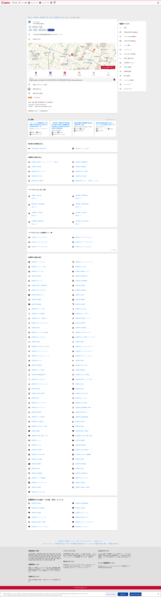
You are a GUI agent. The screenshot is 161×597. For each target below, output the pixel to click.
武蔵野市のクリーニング (81, 478)
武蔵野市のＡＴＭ (36, 445)
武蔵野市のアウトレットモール (83, 356)
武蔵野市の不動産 (80, 508)
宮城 (50, 554)
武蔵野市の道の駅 (80, 421)
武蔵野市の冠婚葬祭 (37, 473)
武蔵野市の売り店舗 (80, 176)
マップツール (41, 567)
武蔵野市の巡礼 (36, 327)
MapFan (30, 17)
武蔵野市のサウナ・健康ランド (40, 318)
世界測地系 (41, 102)
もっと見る (113, 250)
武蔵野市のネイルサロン (81, 526)
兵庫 (59, 557)
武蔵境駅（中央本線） (37, 212)
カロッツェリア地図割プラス (122, 566)
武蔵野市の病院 (79, 426)
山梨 (31, 557)
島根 (40, 558)
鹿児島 (50, 560)
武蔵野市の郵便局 (80, 440)
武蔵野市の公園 (79, 294)
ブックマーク (50, 570)
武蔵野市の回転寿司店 (81, 276)
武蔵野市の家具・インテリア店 (83, 379)
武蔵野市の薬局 (79, 360)
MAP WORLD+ (110, 557)
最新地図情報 (66, 554)
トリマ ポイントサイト (83, 567)
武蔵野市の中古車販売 (37, 421)
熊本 (40, 560)
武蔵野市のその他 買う (81, 393)
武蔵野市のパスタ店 (80, 266)
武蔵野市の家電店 (80, 370)
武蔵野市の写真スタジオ (81, 517)
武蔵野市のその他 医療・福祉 (83, 435)
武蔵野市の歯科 (36, 431)
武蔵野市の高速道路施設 (81, 417)
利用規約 (67, 541)
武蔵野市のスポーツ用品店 (82, 374)
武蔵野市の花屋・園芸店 (38, 393)
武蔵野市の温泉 (36, 341)
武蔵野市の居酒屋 (80, 285)
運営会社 (61, 541)
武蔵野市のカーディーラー (39, 407)
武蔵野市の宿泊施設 (80, 290)
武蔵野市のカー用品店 (81, 402)
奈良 (30, 558)
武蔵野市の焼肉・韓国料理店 (39, 285)
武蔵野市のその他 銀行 (38, 454)
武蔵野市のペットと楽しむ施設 (40, 332)
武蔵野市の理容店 (36, 487)
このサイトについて (48, 543)
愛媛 (58, 558)
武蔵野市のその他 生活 (60, 17)
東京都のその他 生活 (46, 17)
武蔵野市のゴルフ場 (80, 309)
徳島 (52, 558)
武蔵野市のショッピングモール (83, 351)
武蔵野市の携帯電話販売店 (39, 374)
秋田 (53, 554)
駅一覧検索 (33, 570)
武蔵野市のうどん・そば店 (39, 266)
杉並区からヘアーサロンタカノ (40, 237)
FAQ (78, 541)
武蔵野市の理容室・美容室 (82, 487)
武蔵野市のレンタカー (81, 398)
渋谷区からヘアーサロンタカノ (83, 246)
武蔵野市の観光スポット (38, 294)
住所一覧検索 (49, 569)
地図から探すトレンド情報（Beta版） (81, 554)
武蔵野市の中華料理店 (81, 280)
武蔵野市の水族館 (80, 304)
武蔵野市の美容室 (80, 482)
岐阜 (37, 557)
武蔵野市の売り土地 (37, 176)
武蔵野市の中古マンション (39, 171)
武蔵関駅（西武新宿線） (38, 221)
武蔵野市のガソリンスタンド (39, 402)
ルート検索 (34, 567)
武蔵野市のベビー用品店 (38, 370)
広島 (46, 558)
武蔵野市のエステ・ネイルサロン (84, 522)
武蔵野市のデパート (37, 360)
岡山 (43, 558)
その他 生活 (35, 26)
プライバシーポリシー (86, 541)
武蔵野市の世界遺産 (80, 327)
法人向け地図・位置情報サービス (107, 554)
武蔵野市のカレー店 (37, 280)
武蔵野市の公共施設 (37, 459)
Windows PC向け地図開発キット (111, 555)
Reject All (122, 594)
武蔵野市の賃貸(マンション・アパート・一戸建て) (45, 162)
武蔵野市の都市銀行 (80, 445)
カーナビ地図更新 (75, 557)
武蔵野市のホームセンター (39, 379)
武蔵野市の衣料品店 (37, 365)
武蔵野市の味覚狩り (80, 323)
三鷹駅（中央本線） (37, 195)
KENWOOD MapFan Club (105, 567)
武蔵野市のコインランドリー (39, 482)
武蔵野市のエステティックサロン (40, 526)
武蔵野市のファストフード (39, 262)
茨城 (30, 555)
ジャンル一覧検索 (41, 570)
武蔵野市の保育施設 (80, 463)
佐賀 (34, 560)
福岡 (31, 560)
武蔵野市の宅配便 (36, 512)
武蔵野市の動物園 (36, 304)
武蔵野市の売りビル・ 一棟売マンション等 (86, 180)
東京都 (36, 17)
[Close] (158, 594)
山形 (56, 554)
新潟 (52, 555)
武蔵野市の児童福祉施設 (81, 503)
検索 (30, 567)
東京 (45, 555)
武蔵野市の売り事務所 (37, 180)
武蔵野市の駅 (35, 398)
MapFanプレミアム (68, 564)
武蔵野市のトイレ (36, 440)
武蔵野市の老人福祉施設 (38, 508)
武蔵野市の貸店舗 (36, 166)
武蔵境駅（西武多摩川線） (82, 204)
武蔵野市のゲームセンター (39, 337)
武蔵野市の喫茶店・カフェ (82, 271)
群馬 (36, 555)
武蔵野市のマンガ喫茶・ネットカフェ (85, 337)
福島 (59, 554)
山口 (49, 558)
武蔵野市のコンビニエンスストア (84, 346)
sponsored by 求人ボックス (110, 119)
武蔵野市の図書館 (36, 463)
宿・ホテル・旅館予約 (87, 557)
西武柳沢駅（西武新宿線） (39, 204)
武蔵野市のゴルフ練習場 (38, 313)
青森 (44, 554)
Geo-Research (125, 557)
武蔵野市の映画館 (80, 299)
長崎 (37, 560)
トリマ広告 (117, 557)
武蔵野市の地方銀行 (37, 449)
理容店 (40, 26)
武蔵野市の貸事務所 (80, 166)
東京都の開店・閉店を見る (39, 148)
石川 (58, 555)
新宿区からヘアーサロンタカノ (40, 246)
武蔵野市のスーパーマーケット (40, 351)
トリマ (83, 566)
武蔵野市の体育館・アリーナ (83, 318)
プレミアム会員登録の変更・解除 (97, 543)
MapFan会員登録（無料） (35, 579)
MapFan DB (124, 555)
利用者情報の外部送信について (79, 543)
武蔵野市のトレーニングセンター (40, 323)
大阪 (52, 557)
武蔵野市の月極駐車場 (81, 162)
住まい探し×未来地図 (51, 567)
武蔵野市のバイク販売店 (38, 417)
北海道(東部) (32, 554)
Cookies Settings (110, 594)
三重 (46, 557)
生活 (30, 26)
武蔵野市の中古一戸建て (81, 171)
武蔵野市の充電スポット (81, 412)
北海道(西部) (39, 554)
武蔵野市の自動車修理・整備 (83, 407)
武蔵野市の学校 (36, 468)
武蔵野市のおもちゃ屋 (81, 365)
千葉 (42, 555)
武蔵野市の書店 (79, 388)
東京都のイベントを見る (82, 148)
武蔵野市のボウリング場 (38, 309)
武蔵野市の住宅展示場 (81, 473)
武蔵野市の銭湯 (79, 341)
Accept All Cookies (135, 594)
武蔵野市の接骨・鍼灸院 (81, 431)
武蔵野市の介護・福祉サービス (40, 435)
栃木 (33, 555)
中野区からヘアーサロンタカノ (40, 242)
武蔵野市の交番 (79, 459)
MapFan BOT (77, 566)
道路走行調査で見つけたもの (80, 555)
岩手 (47, 554)
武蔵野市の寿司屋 (36, 276)
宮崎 (46, 560)
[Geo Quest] (54, 2)
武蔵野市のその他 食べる (39, 290)
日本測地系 (50, 102)
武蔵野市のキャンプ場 (81, 313)
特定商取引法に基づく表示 (62, 543)
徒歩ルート (34, 198)
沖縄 (54, 560)
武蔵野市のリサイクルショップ (40, 384)
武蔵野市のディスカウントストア (40, 356)
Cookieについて (98, 541)
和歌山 (33, 558)
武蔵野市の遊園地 (36, 299)
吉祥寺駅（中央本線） (81, 212)
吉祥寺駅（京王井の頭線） (82, 221)
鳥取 (37, 558)
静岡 (40, 557)
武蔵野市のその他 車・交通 (39, 426)
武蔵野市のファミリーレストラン (84, 262)
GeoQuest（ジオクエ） (69, 567)
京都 (56, 557)
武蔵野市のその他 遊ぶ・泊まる (40, 346)
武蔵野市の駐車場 (36, 412)
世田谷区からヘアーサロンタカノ (84, 242)
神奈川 (48, 555)
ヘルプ (73, 541)
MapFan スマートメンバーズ (106, 566)
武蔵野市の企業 (79, 468)
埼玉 (39, 555)
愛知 (43, 557)
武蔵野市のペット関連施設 (39, 478)
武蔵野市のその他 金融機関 (83, 454)
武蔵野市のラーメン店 (37, 271)
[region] (72, 56)
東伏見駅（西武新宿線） (81, 195)
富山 (55, 555)
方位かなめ (88, 566)
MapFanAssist (69, 566)
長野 (34, 557)
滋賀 (49, 557)
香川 (55, 558)
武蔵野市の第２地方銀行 (81, 449)
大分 (43, 560)
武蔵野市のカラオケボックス (83, 332)
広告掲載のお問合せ (113, 543)
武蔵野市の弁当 (79, 384)
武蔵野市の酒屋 (36, 388)
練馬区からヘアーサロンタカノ (83, 237)
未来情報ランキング (40, 569)
